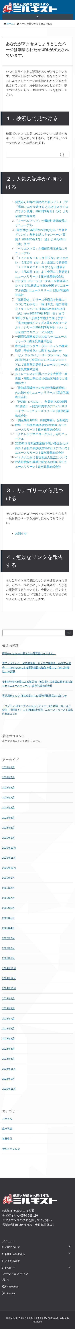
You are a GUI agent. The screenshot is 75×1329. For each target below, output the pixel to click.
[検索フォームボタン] (63, 155)
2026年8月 (8, 767)
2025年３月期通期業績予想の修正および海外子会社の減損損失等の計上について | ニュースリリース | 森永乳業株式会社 (42, 448)
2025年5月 (8, 918)
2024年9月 (8, 998)
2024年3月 (8, 1058)
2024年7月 (8, 1018)
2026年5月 (8, 797)
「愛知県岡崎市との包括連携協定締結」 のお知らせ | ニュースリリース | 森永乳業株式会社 (42, 392)
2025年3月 (8, 938)
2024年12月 (9, 968)
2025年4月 (8, 928)
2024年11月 (9, 978)
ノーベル (7, 1118)
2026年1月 (8, 837)
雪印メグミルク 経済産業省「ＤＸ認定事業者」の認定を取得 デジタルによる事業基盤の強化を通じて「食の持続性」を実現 (36, 667)
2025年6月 (8, 907)
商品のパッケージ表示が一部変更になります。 (29, 653)
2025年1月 (8, 958)
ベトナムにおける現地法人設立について (41, 457)
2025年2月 (8, 948)
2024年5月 (8, 1038)
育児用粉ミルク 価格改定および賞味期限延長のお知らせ (34, 695)
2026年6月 (8, 787)
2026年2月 (8, 827)
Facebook (12, 1286)
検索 (69, 632)
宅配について (12, 1247)
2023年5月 (8, 1078)
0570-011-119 (29, 1215)
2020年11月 (9, 1088)
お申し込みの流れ (15, 1254)
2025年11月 (9, 857)
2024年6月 (8, 1028)
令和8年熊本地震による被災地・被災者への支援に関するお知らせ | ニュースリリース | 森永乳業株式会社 (37, 683)
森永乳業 (7, 1128)
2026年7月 (8, 777)
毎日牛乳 (7, 1138)
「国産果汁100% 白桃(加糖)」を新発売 (41, 420)
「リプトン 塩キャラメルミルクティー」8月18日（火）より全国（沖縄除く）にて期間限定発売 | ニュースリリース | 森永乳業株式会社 (37, 709)
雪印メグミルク (11, 1148)
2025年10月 (9, 867)
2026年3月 (8, 817)
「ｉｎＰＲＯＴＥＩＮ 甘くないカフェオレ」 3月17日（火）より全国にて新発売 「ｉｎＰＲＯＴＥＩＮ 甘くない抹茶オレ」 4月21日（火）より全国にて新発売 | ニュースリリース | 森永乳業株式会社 (42, 267)
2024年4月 (8, 1048)
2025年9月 (8, 877)
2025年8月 (8, 888)
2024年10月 (9, 988)
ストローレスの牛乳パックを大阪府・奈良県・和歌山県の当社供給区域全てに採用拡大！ (41, 378)
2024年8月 (8, 1008)
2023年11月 (9, 1068)
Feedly (11, 1293)
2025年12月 (9, 847)
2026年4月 (8, 807)
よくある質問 (12, 1261)
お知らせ (21, 533)
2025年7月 (8, 898)
